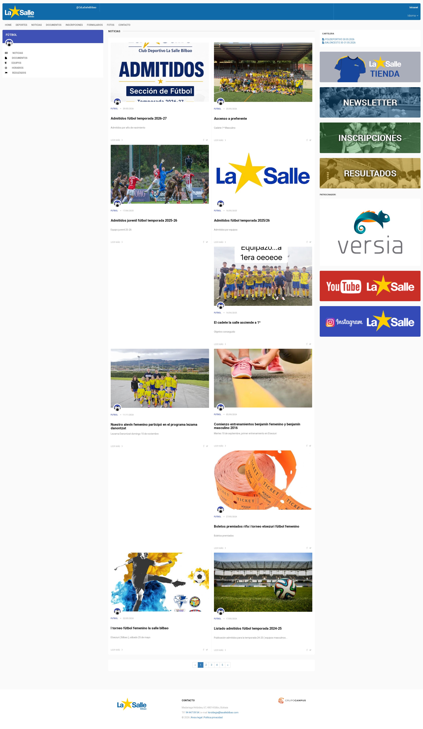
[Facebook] (203, 140)
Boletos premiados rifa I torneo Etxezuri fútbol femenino (256, 526)
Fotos (110, 25)
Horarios (17, 68)
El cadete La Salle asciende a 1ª (237, 322)
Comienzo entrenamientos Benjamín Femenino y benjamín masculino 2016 (257, 426)
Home (8, 25)
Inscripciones (74, 25)
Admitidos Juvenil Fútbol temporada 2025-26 (144, 220)
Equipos (16, 63)
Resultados (19, 72)
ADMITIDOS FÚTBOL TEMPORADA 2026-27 (139, 118)
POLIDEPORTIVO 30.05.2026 (339, 39)
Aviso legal (196, 717)
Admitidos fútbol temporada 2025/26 (242, 220)
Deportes (21, 25)
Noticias (36, 25)
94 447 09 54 (192, 712)
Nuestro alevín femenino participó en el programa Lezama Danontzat (154, 426)
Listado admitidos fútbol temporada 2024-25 (248, 628)
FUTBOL (114, 108)
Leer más (115, 140)
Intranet (413, 7)
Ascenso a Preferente (230, 119)
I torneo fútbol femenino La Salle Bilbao (140, 628)
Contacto (124, 25)
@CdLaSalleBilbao (86, 7)
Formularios (95, 25)
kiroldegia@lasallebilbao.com (223, 712)
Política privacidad (213, 717)
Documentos (53, 25)
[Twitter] (207, 140)
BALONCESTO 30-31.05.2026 (340, 42)
